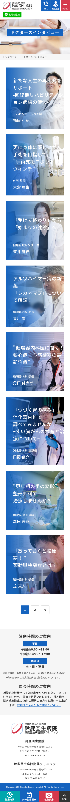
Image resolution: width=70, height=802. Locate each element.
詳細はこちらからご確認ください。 (39, 705)
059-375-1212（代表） (37, 751)
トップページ (10, 57)
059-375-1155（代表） (37, 774)
